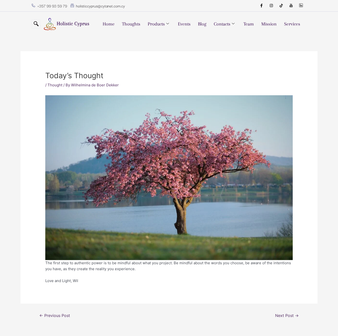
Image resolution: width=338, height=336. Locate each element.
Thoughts (131, 24)
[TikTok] (281, 5)
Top (326, 324)
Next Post (287, 315)
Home (109, 24)
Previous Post (54, 315)
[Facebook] (261, 5)
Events (184, 24)
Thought (55, 85)
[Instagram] (271, 5)
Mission (269, 24)
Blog (202, 24)
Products (156, 24)
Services (292, 24)
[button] (36, 24)
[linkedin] (301, 5)
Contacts (222, 24)
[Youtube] (291, 5)
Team (248, 24)
